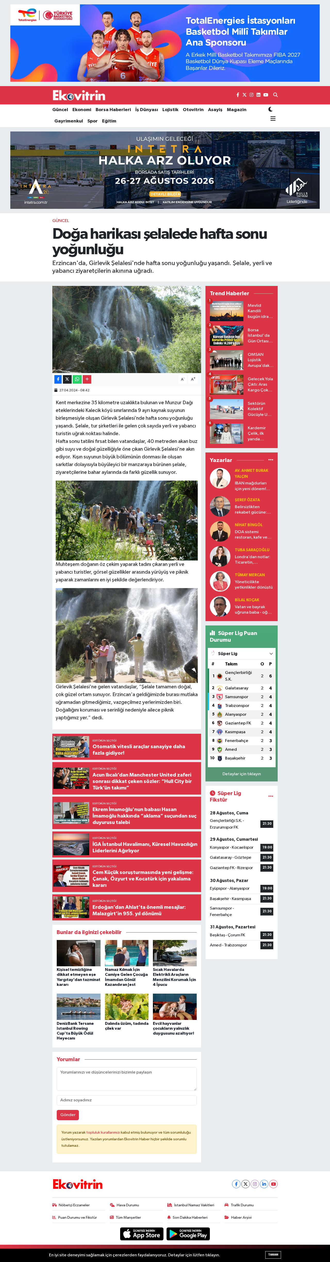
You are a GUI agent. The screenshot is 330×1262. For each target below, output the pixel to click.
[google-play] (188, 1234)
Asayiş (215, 110)
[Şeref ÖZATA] (220, 506)
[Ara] (275, 95)
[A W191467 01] (127, 520)
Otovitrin (193, 110)
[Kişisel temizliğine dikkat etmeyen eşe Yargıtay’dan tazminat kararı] (79, 953)
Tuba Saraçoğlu (252, 550)
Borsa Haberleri (113, 110)
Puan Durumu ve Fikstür (77, 1217)
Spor (92, 121)
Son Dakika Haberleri (190, 1217)
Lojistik (170, 110)
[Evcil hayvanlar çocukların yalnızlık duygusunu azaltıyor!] (175, 1006)
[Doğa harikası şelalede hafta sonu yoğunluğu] (126, 329)
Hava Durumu (128, 1205)
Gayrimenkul (68, 121)
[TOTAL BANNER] (165, 43)
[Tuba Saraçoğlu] (220, 556)
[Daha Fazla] (87, 379)
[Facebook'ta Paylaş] (58, 379)
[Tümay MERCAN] (220, 581)
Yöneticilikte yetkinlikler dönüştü (254, 585)
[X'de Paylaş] (67, 379)
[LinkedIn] (264, 1184)
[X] (245, 1184)
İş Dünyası (146, 110)
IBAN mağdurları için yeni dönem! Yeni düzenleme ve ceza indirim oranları (253, 486)
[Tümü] (270, 460)
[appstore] (142, 1234)
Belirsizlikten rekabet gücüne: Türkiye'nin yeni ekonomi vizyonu (251, 510)
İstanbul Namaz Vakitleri (194, 1205)
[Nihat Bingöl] (220, 531)
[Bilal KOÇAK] (220, 606)
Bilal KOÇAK (247, 600)
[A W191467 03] (127, 635)
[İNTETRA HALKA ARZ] (165, 170)
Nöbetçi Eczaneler (74, 1205)
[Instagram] (255, 1184)
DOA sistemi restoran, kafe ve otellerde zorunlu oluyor (252, 535)
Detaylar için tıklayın (241, 774)
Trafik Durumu (242, 1205)
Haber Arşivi (241, 1217)
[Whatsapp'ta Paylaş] (77, 379)
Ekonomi (81, 110)
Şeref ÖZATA (247, 500)
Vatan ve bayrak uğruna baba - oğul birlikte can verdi (253, 610)
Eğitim (109, 121)
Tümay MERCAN (250, 575)
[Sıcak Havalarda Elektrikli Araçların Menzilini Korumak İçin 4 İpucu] (175, 953)
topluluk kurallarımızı (103, 1132)
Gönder (68, 1115)
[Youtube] (273, 1184)
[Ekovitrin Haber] (79, 95)
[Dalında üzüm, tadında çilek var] (127, 1006)
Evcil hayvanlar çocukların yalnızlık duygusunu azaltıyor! (173, 1028)
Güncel (60, 110)
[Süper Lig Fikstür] (270, 797)
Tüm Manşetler (128, 1217)
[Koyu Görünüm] (270, 110)
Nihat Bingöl (249, 525)
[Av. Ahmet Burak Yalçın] (220, 478)
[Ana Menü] (272, 119)
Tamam (273, 1254)
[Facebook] (236, 1184)
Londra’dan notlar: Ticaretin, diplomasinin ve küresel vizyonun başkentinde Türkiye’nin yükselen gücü (254, 560)
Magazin (236, 110)
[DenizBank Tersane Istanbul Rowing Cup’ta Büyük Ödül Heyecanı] (79, 1006)
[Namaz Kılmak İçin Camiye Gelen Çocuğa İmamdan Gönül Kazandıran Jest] (127, 953)
